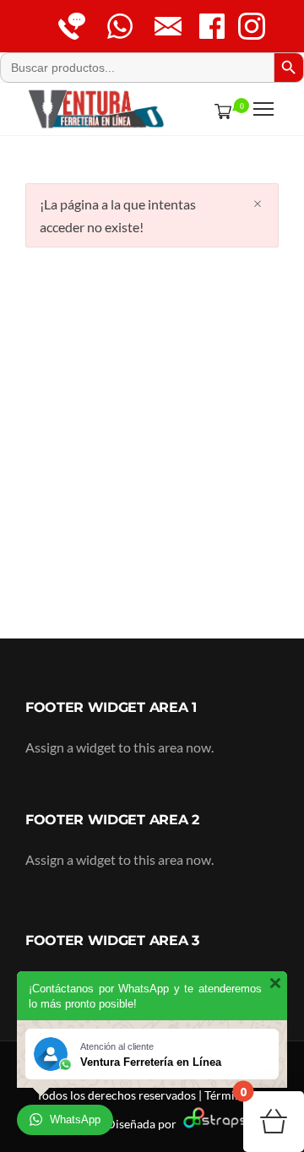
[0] (219, 110)
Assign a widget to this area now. (119, 747)
